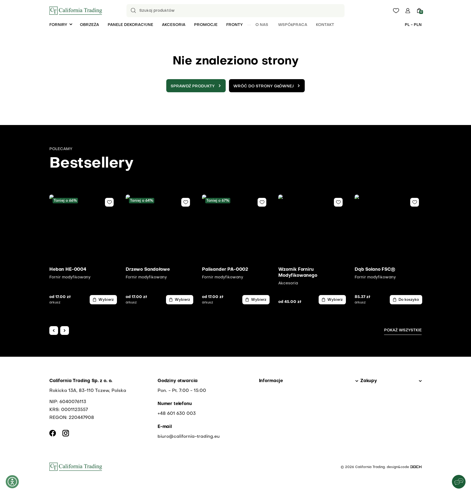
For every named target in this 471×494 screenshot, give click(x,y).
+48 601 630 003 (177, 414)
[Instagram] (65, 433)
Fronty (234, 25)
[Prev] (53, 330)
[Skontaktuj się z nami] (459, 482)
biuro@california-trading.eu (189, 437)
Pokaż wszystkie (403, 330)
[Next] (64, 330)
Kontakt (325, 25)
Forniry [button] (58, 25)
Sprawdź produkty (193, 86)
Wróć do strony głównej (263, 86)
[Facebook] (52, 433)
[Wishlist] (109, 202)
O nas (261, 25)
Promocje (206, 25)
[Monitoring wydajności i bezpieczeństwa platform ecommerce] (416, 467)
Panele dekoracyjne (130, 25)
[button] (408, 10)
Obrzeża (89, 25)
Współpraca (292, 25)
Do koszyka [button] (408, 300)
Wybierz (106, 300)
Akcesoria (173, 25)
